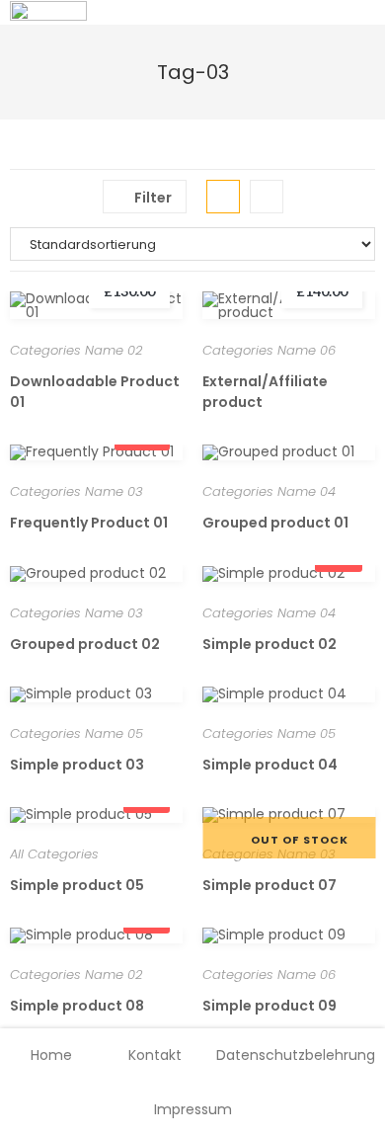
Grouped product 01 (275, 522)
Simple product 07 (269, 885)
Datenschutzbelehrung (295, 1055)
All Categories (54, 854)
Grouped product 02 (85, 644)
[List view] (266, 196)
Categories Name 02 (76, 350)
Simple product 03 (77, 764)
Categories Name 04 (269, 491)
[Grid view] (223, 196)
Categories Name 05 (76, 733)
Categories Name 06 (269, 350)
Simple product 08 (77, 1005)
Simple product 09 (269, 1005)
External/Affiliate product (265, 391)
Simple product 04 (270, 764)
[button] (162, 313)
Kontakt (155, 1055)
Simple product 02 (269, 644)
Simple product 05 (77, 885)
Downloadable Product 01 (95, 391)
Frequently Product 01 (89, 522)
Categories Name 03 (76, 491)
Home (51, 1055)
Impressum (193, 1109)
